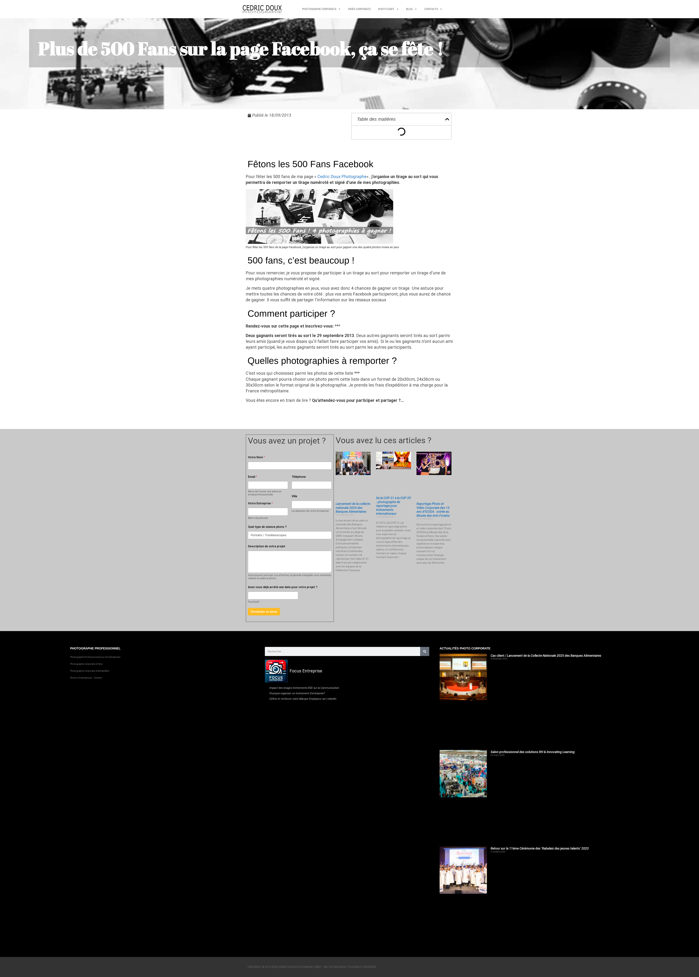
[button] (447, 119)
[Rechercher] (424, 651)
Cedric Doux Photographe (342, 176)
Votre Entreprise (260, 503)
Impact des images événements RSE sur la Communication (304, 688)
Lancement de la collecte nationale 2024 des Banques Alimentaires (353, 507)
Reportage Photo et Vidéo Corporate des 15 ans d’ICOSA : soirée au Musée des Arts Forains (433, 509)
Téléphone (299, 476)
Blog (409, 9)
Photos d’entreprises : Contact (86, 677)
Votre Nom (256, 457)
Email (252, 476)
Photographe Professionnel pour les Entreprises (95, 657)
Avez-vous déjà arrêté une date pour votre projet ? (282, 587)
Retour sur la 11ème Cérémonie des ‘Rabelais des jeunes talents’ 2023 (540, 848)
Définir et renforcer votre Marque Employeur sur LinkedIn (302, 698)
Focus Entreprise (306, 671)
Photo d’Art (386, 9)
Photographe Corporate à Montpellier (89, 670)
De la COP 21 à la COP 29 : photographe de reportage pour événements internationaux (393, 505)
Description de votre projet (266, 546)
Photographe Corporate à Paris (86, 664)
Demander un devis (264, 611)
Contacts (431, 9)
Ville (294, 496)
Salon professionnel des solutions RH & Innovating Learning (533, 752)
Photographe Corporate (319, 9)
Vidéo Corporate (359, 9)
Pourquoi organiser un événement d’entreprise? (297, 693)
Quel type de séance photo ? (267, 527)
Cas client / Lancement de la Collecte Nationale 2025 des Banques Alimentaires (546, 655)
